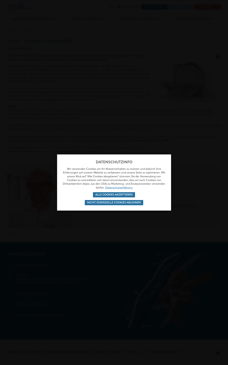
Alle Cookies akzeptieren (114, 194)
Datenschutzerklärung (118, 187)
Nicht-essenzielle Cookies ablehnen (114, 202)
